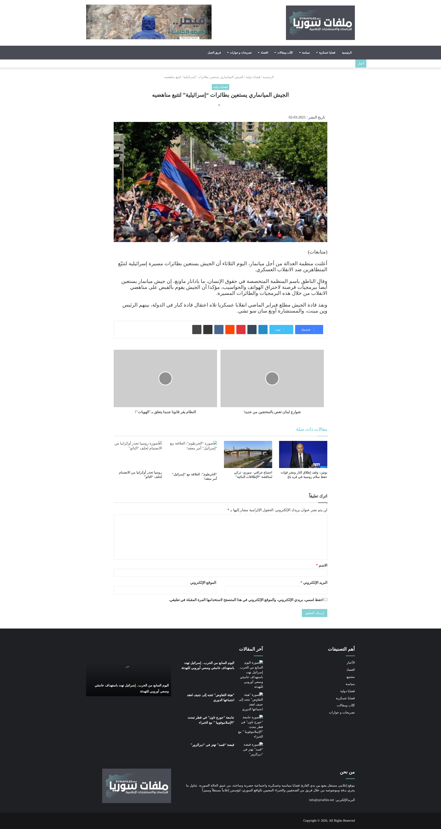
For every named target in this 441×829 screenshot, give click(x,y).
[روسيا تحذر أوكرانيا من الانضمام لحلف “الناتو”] (138, 454)
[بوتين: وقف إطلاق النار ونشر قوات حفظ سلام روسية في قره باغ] (303, 454)
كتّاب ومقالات (285, 52)
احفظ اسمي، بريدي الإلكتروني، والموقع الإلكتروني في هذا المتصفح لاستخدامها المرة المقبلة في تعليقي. (246, 600)
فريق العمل (214, 52)
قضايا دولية (253, 77)
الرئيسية (347, 52)
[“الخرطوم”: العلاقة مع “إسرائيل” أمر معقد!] (193, 455)
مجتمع (351, 677)
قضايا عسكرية (327, 52)
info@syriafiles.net (321, 800)
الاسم (321, 565)
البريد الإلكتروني (313, 582)
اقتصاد (264, 52)
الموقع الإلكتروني (203, 582)
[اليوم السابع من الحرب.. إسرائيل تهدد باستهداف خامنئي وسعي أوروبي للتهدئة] (250, 674)
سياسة (306, 52)
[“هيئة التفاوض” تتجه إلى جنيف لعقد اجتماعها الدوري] (250, 702)
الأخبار (351, 662)
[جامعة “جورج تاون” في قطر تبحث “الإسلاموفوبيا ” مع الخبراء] (250, 727)
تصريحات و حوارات (241, 52)
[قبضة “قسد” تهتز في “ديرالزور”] (250, 750)
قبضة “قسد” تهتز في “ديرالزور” (212, 745)
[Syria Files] (320, 23)
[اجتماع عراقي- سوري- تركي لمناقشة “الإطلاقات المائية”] (248, 454)
